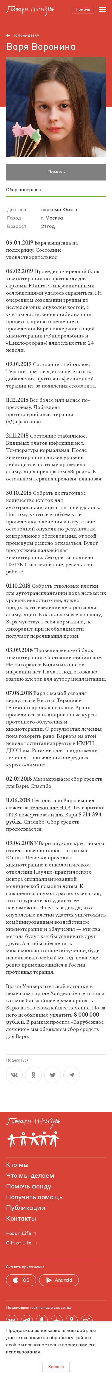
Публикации (25, 1208)
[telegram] (71, 1075)
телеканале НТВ (50, 807)
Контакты (21, 1219)
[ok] (33, 1075)
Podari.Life (18, 1233)
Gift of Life (18, 1243)
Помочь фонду (28, 1186)
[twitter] (52, 1075)
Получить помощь (34, 1197)
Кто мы (17, 1165)
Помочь (56, 172)
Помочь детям (25, 36)
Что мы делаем (30, 1176)
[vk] (14, 1075)
